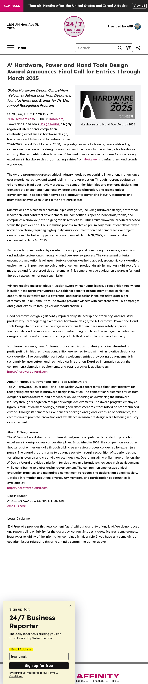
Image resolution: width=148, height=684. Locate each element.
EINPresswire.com (21, 119)
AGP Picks (12, 6)
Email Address (21, 649)
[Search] (119, 48)
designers (90, 159)
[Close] (70, 605)
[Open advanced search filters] (128, 48)
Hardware (56, 119)
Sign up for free (39, 665)
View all (139, 5)
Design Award (49, 124)
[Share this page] (138, 47)
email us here (16, 506)
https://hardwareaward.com (27, 371)
